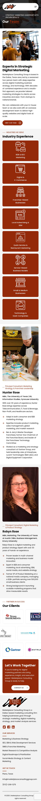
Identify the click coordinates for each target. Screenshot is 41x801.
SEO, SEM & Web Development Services (19, 743)
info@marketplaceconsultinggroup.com (19, 779)
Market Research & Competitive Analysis (19, 750)
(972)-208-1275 (9, 784)
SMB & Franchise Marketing (13, 746)
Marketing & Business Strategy (15, 739)
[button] (36, 7)
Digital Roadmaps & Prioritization (16, 754)
